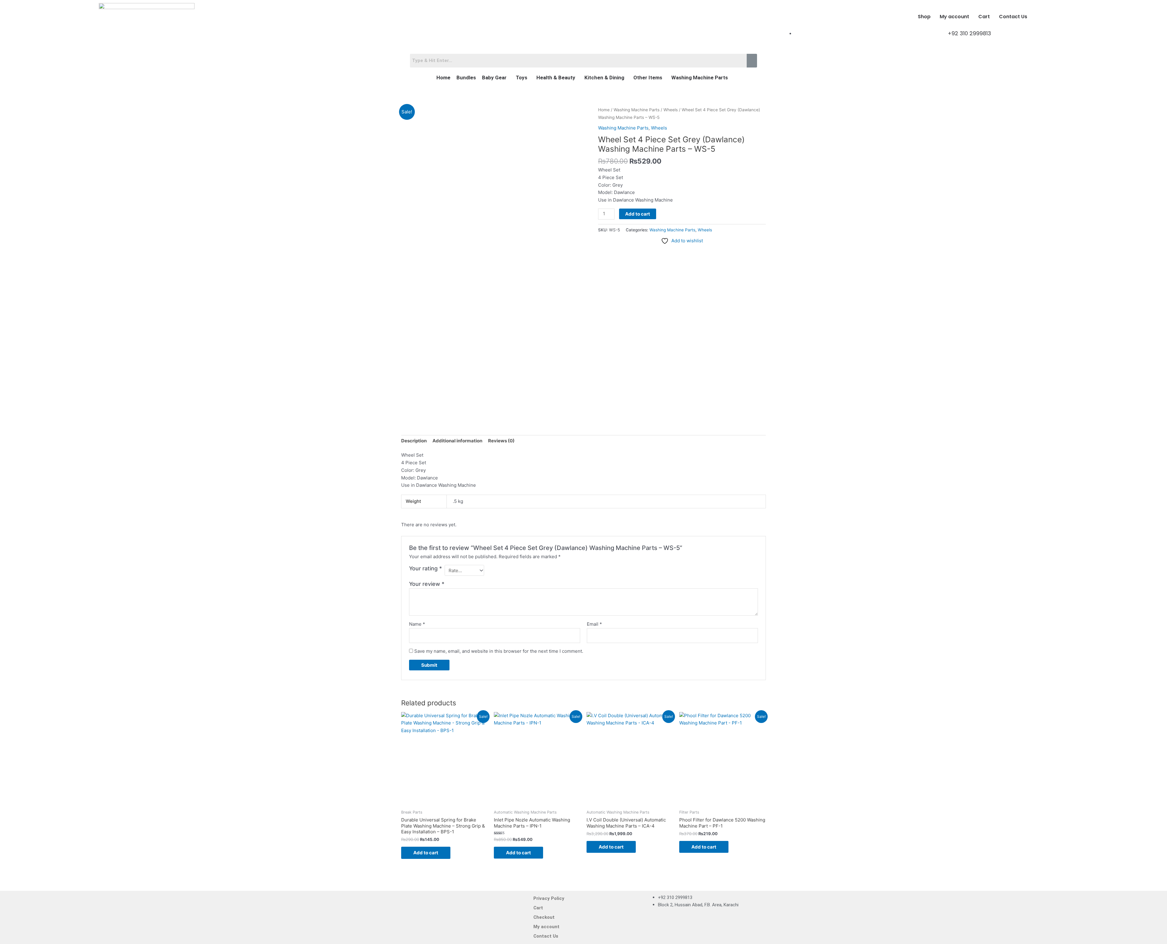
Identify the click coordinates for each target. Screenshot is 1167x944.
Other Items (647, 77)
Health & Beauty (555, 77)
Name (417, 624)
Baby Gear (494, 77)
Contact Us (1013, 16)
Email (594, 624)
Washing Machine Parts (699, 77)
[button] (496, 78)
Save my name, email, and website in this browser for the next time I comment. (498, 651)
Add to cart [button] (425, 853)
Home (443, 77)
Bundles (466, 77)
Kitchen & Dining (604, 77)
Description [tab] (414, 441)
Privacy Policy (548, 898)
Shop (924, 16)
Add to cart (637, 214)
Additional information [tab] (457, 441)
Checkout (544, 917)
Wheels (670, 109)
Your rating (425, 568)
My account (954, 16)
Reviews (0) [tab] (501, 441)
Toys (521, 77)
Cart (984, 16)
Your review (426, 584)
